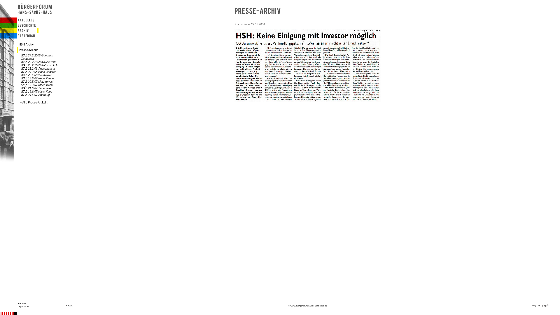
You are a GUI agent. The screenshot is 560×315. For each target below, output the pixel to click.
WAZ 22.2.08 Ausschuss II (38, 68)
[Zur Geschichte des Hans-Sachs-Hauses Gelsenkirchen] (25, 27)
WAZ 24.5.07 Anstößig (35, 94)
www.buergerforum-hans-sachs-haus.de (308, 306)
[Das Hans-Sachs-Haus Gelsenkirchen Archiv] (25, 32)
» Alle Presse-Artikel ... (34, 102)
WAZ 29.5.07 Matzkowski (37, 81)
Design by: (536, 305)
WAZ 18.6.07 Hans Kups (36, 91)
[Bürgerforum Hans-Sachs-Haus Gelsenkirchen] (35, 16)
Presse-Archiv (28, 50)
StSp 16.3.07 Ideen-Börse (37, 85)
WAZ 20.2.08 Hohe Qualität (38, 72)
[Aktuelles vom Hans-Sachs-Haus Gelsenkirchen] (25, 21)
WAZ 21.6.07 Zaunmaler (36, 88)
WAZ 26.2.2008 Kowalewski (38, 62)
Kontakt (22, 303)
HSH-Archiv (26, 44)
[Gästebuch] (25, 37)
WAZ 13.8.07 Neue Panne (37, 78)
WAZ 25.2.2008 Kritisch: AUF (39, 65)
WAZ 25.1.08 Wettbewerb (37, 75)
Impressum (23, 306)
